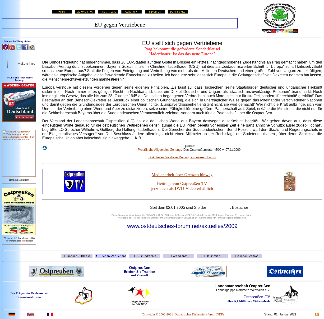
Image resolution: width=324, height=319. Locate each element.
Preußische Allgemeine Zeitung (159, 149)
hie (23, 240)
